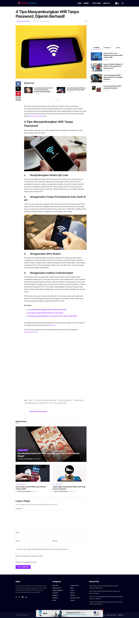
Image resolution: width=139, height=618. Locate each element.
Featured (55, 593)
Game (54, 600)
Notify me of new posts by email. (26, 562)
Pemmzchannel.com (31, 332)
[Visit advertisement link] (55, 366)
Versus (72, 600)
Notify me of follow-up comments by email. (29, 556)
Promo (72, 593)
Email (18, 541)
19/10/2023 (36, 21)
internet (31, 400)
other (72, 590)
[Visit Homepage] (27, 3)
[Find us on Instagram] (19, 597)
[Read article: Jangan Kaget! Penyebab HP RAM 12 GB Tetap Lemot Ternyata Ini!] (69, 473)
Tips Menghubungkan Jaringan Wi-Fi (36, 403)
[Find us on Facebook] (16, 597)
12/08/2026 (37, 93)
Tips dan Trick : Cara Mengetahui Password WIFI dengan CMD (113, 55)
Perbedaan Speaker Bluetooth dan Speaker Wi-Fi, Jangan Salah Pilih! (52, 316)
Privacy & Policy (111, 615)
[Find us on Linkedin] (26, 597)
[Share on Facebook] (18, 83)
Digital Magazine (57, 590)
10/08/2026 (70, 92)
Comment (19, 508)
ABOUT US (106, 3)
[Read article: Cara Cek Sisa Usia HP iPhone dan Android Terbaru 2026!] (61, 90)
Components (56, 588)
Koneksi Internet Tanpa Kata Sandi (45, 400)
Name (18, 532)
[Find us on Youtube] (22, 597)
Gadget (54, 595)
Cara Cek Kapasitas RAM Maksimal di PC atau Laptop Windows (113, 77)
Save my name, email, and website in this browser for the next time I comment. (42, 549)
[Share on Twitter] (18, 88)
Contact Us (120, 615)
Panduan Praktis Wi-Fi (65, 400)
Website (55, 541)
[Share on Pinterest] (18, 93)
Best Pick (55, 585)
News (72, 588)
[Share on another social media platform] (18, 98)
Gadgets (55, 598)
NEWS (79, 3)
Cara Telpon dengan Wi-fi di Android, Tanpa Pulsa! (45, 313)
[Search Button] (122, 3)
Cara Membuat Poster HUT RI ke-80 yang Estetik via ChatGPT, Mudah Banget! (43, 89)
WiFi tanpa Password (60, 403)
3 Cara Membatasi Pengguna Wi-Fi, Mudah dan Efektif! (46, 309)
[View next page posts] (57, 100)
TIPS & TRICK (96, 3)
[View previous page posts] (53, 100)
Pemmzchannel (78, 400)
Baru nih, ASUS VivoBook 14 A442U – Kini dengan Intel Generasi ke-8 (113, 66)
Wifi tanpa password (36, 116)
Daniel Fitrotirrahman (23, 21)
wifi (50, 403)
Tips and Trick (45, 21)
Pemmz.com (51, 325)
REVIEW (86, 3)
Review (72, 595)
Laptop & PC (74, 585)
